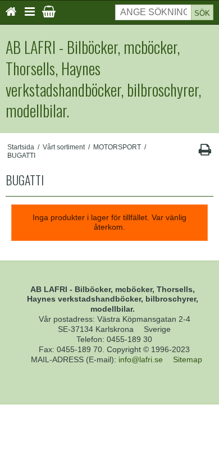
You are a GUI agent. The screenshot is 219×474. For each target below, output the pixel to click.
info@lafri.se (140, 359)
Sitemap (187, 359)
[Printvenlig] (204, 152)
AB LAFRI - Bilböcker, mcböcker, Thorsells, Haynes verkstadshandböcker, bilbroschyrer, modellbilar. (103, 79)
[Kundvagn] (49, 11)
